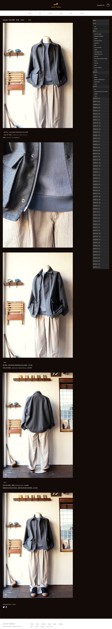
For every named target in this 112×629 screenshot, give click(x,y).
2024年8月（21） (97, 172)
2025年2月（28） (97, 153)
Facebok (37, 626)
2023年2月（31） (97, 227)
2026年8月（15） (97, 98)
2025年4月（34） (97, 147)
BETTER (96, 56)
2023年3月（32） (97, 224)
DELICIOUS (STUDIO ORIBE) (100, 58)
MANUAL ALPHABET (98, 36)
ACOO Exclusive (98, 67)
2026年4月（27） (97, 110)
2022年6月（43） (97, 251)
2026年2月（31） (97, 116)
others (95, 69)
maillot (95, 49)
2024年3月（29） (97, 187)
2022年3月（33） (97, 261)
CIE (95, 89)
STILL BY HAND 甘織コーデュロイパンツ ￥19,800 (16, 485)
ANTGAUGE (97, 81)
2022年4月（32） (97, 257)
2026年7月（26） (97, 101)
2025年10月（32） (97, 129)
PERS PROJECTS (98, 54)
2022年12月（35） (97, 233)
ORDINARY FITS (98, 52)
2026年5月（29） (97, 107)
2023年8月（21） (97, 208)
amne (95, 60)
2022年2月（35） (97, 264)
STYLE (94, 23)
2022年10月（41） (97, 239)
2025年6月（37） (97, 141)
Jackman (96, 63)
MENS (94, 31)
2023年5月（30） (97, 218)
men (40, 13)
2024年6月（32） (97, 178)
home (29, 13)
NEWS (94, 20)
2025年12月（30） (97, 122)
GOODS (95, 86)
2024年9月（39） (97, 168)
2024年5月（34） (97, 181)
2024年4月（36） (97, 184)
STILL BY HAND (97, 34)
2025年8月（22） (97, 135)
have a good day (97, 47)
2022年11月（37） (97, 236)
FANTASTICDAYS (98, 40)
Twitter (31, 626)
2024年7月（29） (97, 175)
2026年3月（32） (97, 113)
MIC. (95, 45)
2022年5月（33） (97, 254)
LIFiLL (95, 65)
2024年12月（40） (97, 159)
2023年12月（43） (97, 196)
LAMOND (96, 43)
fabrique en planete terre (99, 79)
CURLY (95, 38)
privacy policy (49, 626)
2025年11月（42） (97, 126)
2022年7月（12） (97, 248)
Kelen (95, 75)
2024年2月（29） (97, 190)
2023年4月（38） (97, 221)
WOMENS (95, 72)
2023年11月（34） (97, 199)
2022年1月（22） (97, 267)
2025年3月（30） (97, 150)
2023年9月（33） (97, 205)
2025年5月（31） (97, 144)
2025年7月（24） (97, 138)
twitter (4, 607)
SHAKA (95, 93)
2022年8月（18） (97, 245)
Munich (95, 77)
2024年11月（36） (97, 162)
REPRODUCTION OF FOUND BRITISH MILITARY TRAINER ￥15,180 (20, 487)
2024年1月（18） (97, 193)
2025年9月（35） (97, 132)
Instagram (42, 626)
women (51, 13)
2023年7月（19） (97, 211)
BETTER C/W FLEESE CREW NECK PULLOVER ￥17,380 (17, 365)
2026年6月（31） (97, 104)
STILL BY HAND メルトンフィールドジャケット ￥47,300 (17, 367)
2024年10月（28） (97, 165)
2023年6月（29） (97, 214)
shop (71, 13)
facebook (6, 607)
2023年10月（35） (97, 202)
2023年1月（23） (97, 230)
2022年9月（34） (97, 242)
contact (82, 13)
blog (61, 13)
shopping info (100, 5)
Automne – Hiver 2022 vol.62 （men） (17, 20)
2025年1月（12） (97, 156)
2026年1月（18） (97, 119)
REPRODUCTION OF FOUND (101, 91)
